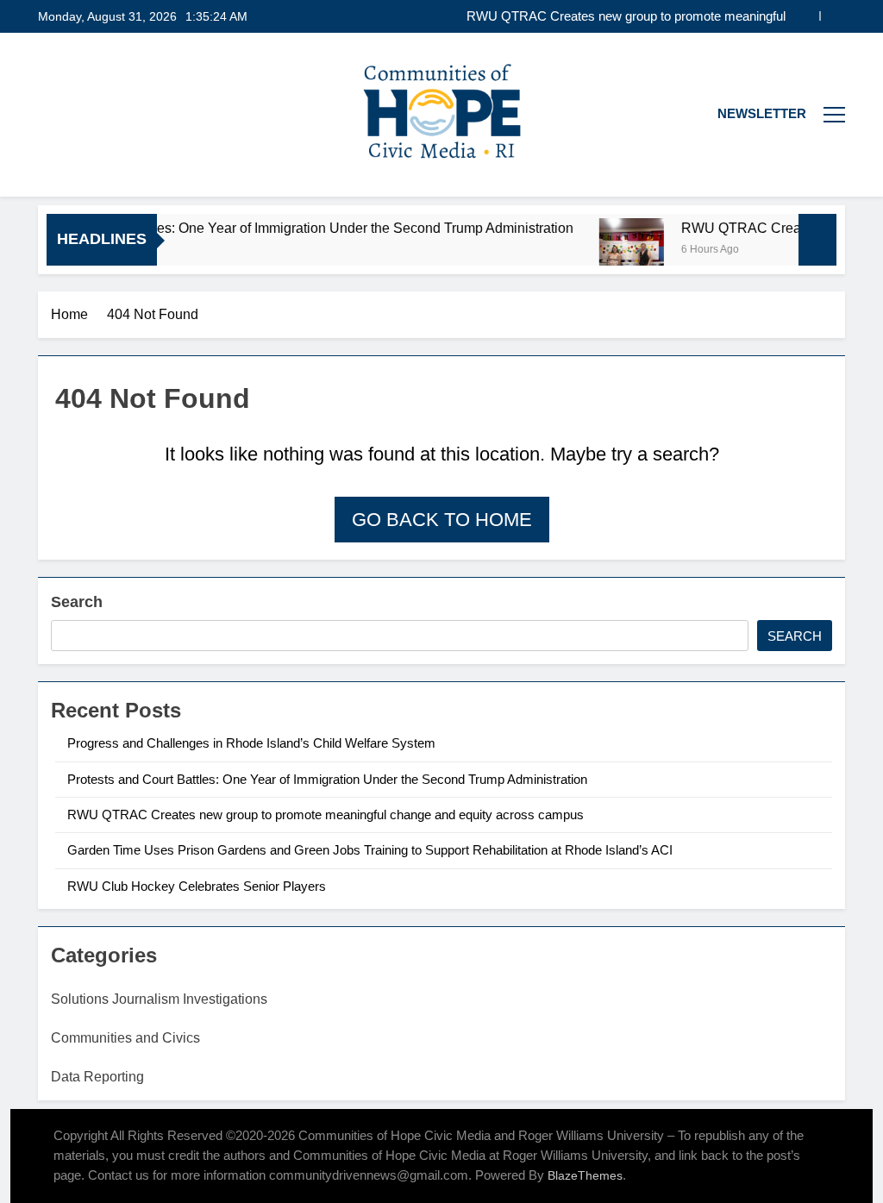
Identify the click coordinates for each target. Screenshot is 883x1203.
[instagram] (48, 114)
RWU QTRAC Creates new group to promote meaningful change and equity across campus (626, 16)
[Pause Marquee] (817, 240)
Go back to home (442, 519)
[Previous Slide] (806, 16)
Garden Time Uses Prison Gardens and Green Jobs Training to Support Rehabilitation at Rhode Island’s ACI (370, 850)
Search (77, 602)
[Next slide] (832, 16)
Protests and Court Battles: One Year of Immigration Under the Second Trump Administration (327, 779)
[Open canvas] (834, 114)
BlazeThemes (585, 1175)
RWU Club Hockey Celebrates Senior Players (196, 886)
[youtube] (69, 114)
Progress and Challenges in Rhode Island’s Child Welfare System (253, 743)
